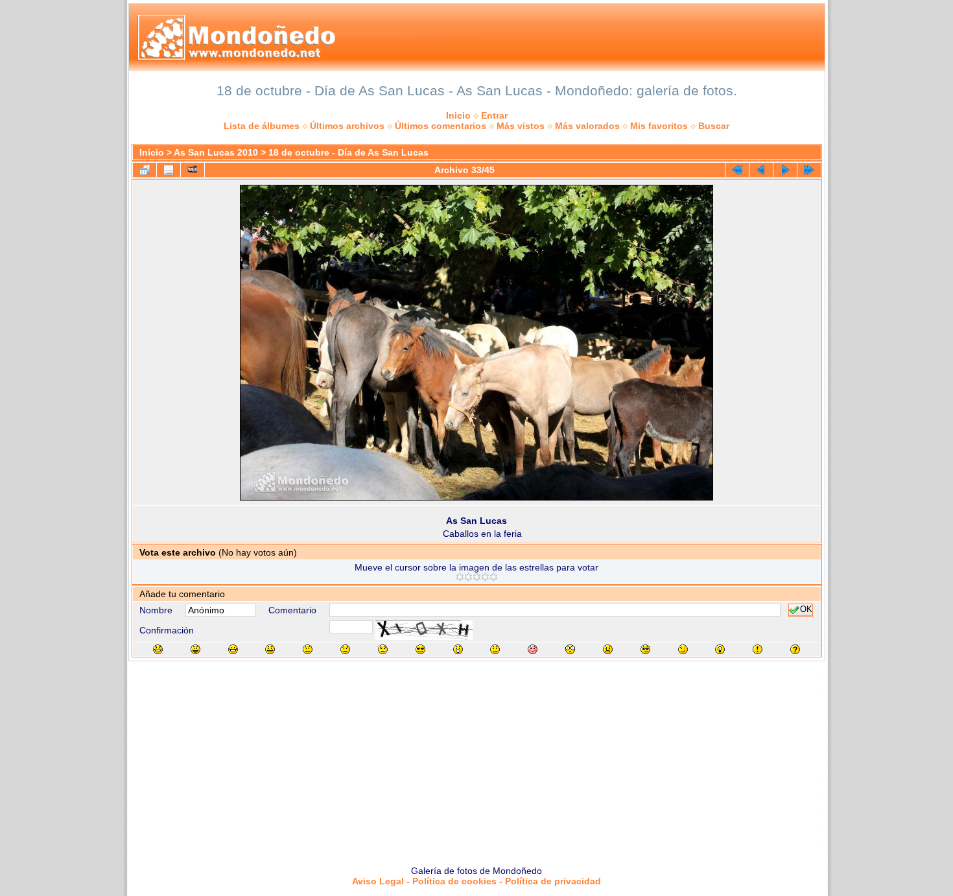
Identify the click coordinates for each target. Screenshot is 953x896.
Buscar (713, 126)
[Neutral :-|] (307, 649)
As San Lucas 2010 (216, 152)
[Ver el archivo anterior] (761, 170)
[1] (460, 577)
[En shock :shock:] (570, 649)
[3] (477, 577)
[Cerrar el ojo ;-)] (683, 649)
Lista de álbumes (262, 126)
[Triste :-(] (345, 649)
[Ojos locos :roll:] (645, 649)
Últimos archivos (347, 126)
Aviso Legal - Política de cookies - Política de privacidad (476, 881)
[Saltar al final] (809, 170)
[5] (493, 577)
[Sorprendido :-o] (458, 649)
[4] (485, 577)
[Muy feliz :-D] (233, 649)
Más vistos (521, 126)
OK (806, 610)
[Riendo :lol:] (158, 649)
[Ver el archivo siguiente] (785, 170)
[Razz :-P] (195, 649)
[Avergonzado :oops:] (532, 649)
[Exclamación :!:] (757, 649)
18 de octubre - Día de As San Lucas (348, 152)
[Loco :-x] (608, 649)
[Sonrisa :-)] (270, 649)
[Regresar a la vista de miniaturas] (144, 170)
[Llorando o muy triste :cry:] (383, 649)
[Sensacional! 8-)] (420, 649)
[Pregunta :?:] (795, 649)
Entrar (494, 115)
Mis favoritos (659, 126)
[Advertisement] (476, 758)
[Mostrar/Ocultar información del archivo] (168, 170)
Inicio (458, 115)
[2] (468, 577)
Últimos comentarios (440, 126)
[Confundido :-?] (495, 649)
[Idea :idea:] (720, 649)
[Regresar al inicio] (737, 170)
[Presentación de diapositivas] (192, 170)
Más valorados (587, 126)
